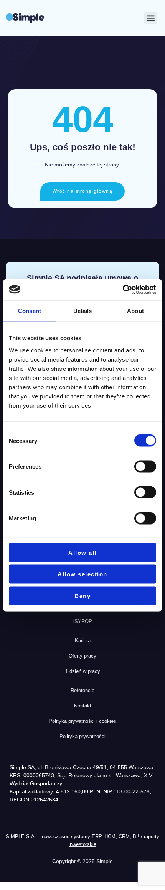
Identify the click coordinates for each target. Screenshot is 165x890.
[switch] (145, 466)
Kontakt (82, 706)
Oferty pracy (82, 656)
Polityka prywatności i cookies (82, 721)
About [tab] (135, 311)
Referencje (82, 690)
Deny (82, 595)
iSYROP (82, 621)
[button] (150, 18)
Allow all (82, 552)
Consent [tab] (29, 311)
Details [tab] (82, 311)
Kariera (83, 640)
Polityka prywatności (82, 736)
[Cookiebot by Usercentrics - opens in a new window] (122, 289)
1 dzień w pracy (82, 671)
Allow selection (82, 574)
